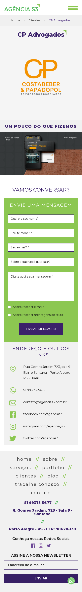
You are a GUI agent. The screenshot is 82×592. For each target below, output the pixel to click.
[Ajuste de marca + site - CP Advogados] (41, 153)
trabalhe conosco (37, 484)
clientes (26, 476)
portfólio (53, 467)
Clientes (34, 20)
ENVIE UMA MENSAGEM (41, 205)
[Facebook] (33, 546)
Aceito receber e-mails (28, 307)
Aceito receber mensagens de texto (38, 315)
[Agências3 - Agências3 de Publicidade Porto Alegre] (22, 7)
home (24, 459)
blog (53, 476)
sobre (50, 459)
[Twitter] (49, 545)
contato (41, 492)
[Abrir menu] (73, 8)
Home (15, 20)
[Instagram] (41, 546)
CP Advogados (59, 20)
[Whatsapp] (71, 581)
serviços (20, 467)
